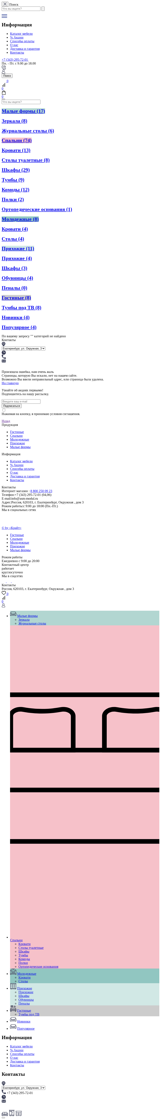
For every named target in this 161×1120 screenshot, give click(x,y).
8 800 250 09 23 (41, 491)
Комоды (15, 189)
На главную (10, 383)
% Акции (16, 37)
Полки (13, 199)
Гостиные (16, 297)
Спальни (17, 140)
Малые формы (23, 111)
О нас (14, 45)
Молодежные (20, 219)
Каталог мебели (21, 33)
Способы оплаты (22, 41)
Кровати (16, 150)
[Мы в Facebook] (13, 581)
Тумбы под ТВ (21, 307)
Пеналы (14, 288)
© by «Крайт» (11, 528)
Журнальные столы (28, 130)
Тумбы (13, 179)
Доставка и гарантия (25, 48)
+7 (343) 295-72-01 (15, 59)
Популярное (19, 327)
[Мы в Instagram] (9, 581)
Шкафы (16, 170)
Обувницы (17, 278)
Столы (13, 239)
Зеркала (14, 121)
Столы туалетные (26, 160)
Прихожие (18, 248)
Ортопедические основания (37, 209)
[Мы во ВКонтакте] (4, 581)
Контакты (17, 52)
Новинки (16, 317)
